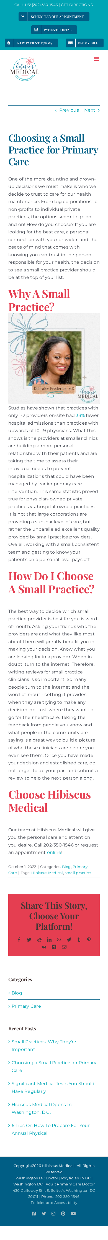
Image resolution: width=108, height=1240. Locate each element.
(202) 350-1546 (45, 4)
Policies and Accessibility (54, 1202)
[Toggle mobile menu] (97, 59)
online (54, 852)
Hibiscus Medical (47, 872)
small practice (78, 872)
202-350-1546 (67, 1196)
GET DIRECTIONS (77, 4)
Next (89, 110)
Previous (69, 110)
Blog (66, 866)
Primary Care (26, 1006)
